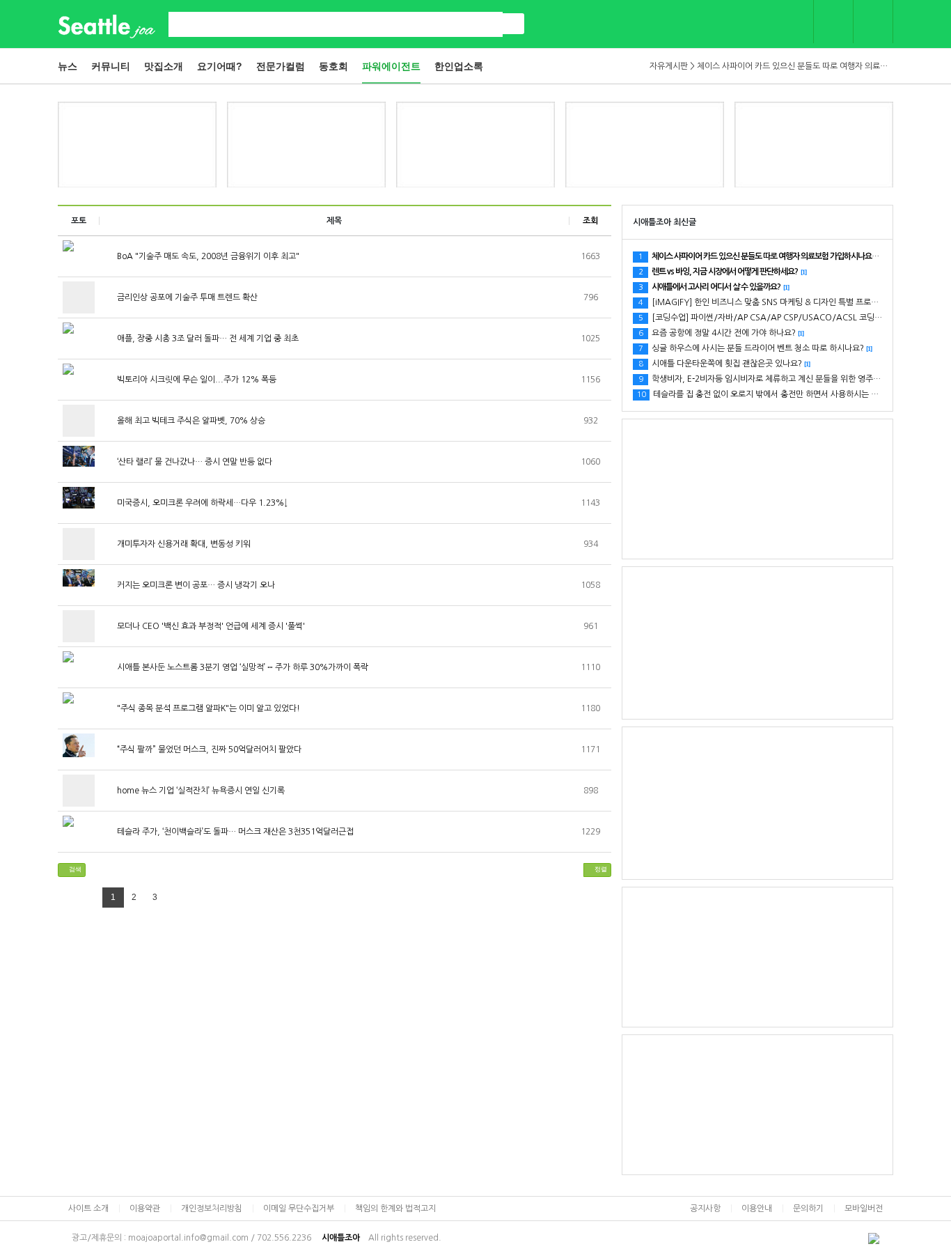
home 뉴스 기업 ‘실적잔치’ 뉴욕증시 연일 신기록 (200, 790)
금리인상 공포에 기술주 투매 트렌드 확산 (186, 297)
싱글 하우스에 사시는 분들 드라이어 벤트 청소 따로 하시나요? (755, 348)
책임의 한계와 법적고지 (395, 1208)
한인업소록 (458, 66)
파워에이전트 (391, 66)
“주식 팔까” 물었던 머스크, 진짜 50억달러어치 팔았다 (208, 749)
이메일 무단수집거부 (298, 1208)
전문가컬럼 (280, 66)
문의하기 (808, 1208)
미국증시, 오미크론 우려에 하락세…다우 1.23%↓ (201, 503)
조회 (590, 221)
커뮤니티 (110, 66)
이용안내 (756, 1208)
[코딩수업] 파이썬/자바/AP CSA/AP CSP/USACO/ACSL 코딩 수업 (765, 317)
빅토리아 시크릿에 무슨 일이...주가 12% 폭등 (195, 379)
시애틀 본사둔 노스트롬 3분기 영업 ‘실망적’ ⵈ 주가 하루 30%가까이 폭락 (241, 667)
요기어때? (219, 66)
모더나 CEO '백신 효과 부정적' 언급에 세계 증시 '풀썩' (210, 626)
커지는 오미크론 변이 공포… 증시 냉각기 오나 (195, 585)
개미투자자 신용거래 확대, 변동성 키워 (183, 544)
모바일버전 (863, 1208)
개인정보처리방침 (211, 1208)
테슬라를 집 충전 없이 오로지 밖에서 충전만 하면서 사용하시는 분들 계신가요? (784, 394)
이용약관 (144, 1208)
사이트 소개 (88, 1208)
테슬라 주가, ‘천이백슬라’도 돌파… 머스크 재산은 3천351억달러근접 (234, 832)
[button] (72, 870)
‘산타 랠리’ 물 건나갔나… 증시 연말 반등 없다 (193, 462)
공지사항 (705, 1208)
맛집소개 (163, 66)
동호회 (333, 66)
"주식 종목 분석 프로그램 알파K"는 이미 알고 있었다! (207, 708)
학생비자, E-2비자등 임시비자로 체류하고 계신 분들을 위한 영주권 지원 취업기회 (784, 379)
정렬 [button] (599, 869)
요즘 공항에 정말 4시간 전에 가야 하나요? (720, 333)
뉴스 (67, 66)
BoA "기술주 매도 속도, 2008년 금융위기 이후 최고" (207, 256)
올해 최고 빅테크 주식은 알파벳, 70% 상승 (190, 421)
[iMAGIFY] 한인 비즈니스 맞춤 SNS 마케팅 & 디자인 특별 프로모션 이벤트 (774, 302)
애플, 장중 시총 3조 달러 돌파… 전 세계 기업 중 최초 (207, 338)
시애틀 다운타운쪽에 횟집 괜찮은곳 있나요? (724, 363)
